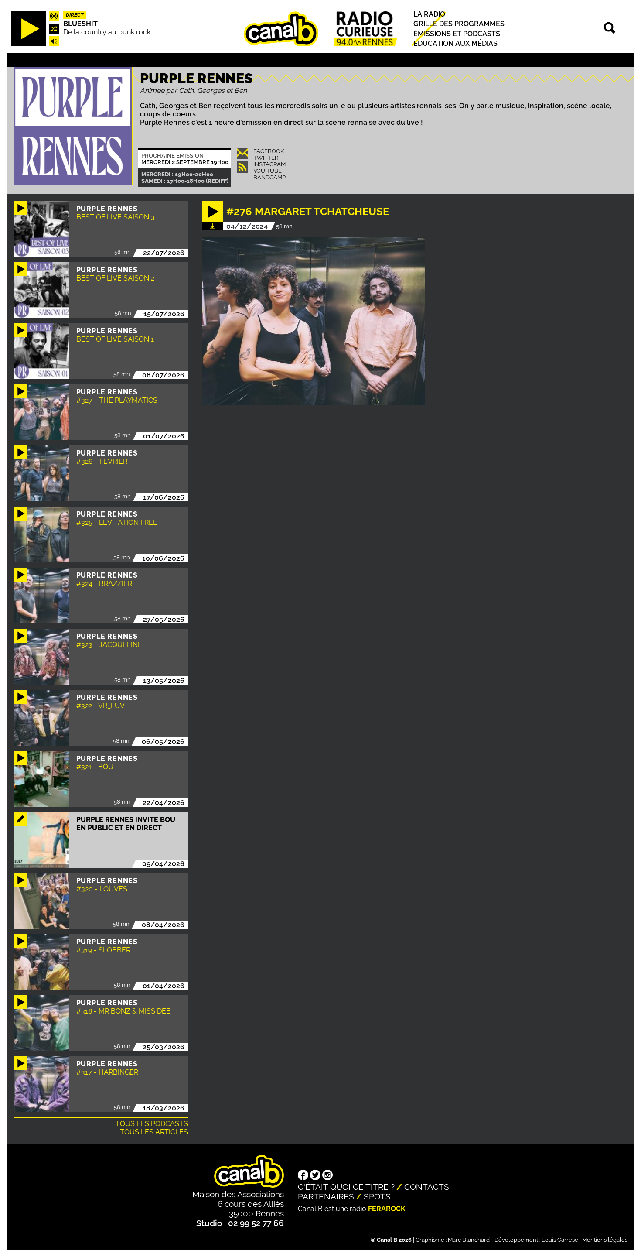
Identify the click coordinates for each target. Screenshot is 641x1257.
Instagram (269, 164)
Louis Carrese (560, 1239)
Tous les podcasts (152, 1124)
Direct (75, 14)
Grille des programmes (459, 24)
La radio (429, 14)
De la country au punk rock (106, 32)
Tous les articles (154, 1132)
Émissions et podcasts (456, 33)
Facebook (268, 151)
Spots (377, 1196)
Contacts (426, 1187)
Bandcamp (269, 177)
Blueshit (80, 24)
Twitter (265, 157)
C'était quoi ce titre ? (346, 1187)
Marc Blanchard (469, 1239)
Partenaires (326, 1196)
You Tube (267, 171)
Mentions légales (604, 1239)
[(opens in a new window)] (303, 1176)
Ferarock (387, 1209)
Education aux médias (455, 43)
